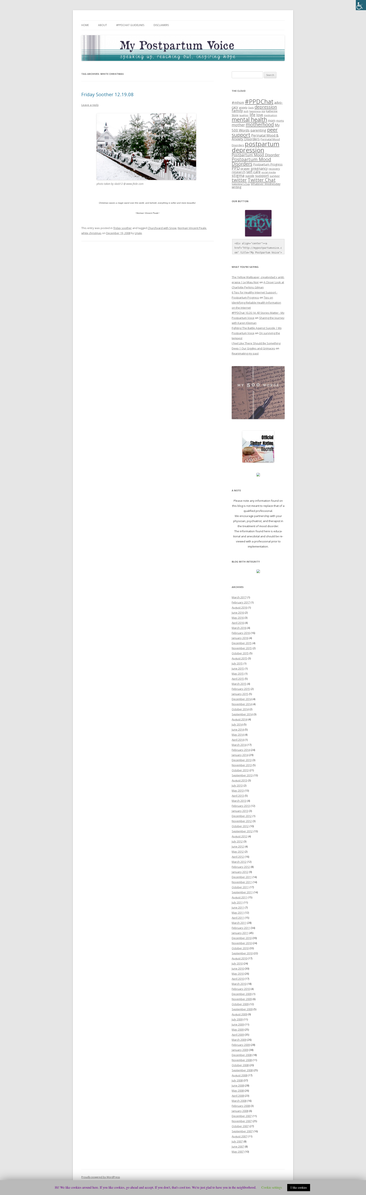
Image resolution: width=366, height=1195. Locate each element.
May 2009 (238, 1029)
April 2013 (238, 796)
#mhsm (238, 102)
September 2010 (242, 953)
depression (266, 107)
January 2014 (240, 755)
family (237, 110)
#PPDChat (259, 101)
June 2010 (238, 968)
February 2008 (241, 1106)
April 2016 (238, 623)
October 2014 (240, 709)
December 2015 (242, 643)
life (252, 114)
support (262, 175)
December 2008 (242, 1055)
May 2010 (238, 973)
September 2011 (242, 892)
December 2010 (242, 938)
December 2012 (242, 816)
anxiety (243, 107)
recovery (274, 169)
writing (236, 187)
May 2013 (238, 790)
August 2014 (239, 719)
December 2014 (242, 699)
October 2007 (240, 1126)
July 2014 (237, 724)
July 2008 (237, 1080)
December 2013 (242, 760)
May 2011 (238, 912)
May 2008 (238, 1090)
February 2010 (241, 989)
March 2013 (239, 801)
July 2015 (237, 663)
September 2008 (242, 1070)
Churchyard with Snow (162, 228)
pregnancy (259, 168)
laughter (244, 115)
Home (85, 25)
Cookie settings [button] (271, 1187)
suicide (249, 176)
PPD (236, 168)
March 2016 (239, 628)
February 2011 (241, 928)
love (259, 114)
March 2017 (239, 597)
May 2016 (238, 618)
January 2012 (240, 872)
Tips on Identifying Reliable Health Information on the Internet (256, 303)
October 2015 (240, 653)
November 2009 (242, 999)
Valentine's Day (241, 184)
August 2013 (239, 780)
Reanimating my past (245, 353)
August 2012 (239, 836)
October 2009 (240, 1004)
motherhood (260, 124)
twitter (239, 180)
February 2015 (241, 689)
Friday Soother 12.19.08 (107, 94)
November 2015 (242, 648)
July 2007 (237, 1141)
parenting (258, 130)
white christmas (91, 233)
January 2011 (240, 933)
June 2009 (238, 1024)
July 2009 (237, 1019)
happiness (255, 111)
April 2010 (238, 979)
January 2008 (240, 1111)
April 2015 (238, 679)
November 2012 (242, 821)
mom (271, 120)
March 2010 (239, 984)
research (238, 172)
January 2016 (240, 638)
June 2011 (238, 907)
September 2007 (242, 1131)
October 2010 (240, 948)
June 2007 (238, 1146)
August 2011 (239, 897)
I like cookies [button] (299, 1187)
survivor (275, 176)
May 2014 (238, 734)
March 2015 (239, 684)
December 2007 (242, 1116)
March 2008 (239, 1101)
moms (280, 120)
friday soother (122, 228)
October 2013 (240, 770)
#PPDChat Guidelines (130, 25)
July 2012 (237, 841)
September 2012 (242, 831)
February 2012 (241, 867)
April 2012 (238, 857)
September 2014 (242, 714)
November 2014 (242, 704)
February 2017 (241, 602)
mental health (249, 119)
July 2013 (237, 785)
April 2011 (238, 918)
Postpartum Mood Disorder (256, 154)
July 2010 (237, 963)
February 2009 (241, 1045)
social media (268, 172)
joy (263, 111)
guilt (246, 111)
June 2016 (238, 612)
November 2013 (242, 765)
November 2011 (242, 882)
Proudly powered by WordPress (100, 1177)
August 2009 (239, 1014)
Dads (251, 107)
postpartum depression (255, 147)
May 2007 (238, 1151)
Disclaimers (161, 25)
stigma (238, 175)
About (102, 25)
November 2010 (242, 943)
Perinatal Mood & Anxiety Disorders (255, 137)
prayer (245, 169)
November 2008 (242, 1060)
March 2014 (239, 745)
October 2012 (240, 826)
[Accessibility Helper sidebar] (361, 5)
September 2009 (242, 1009)
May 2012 (238, 851)
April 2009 (238, 1035)
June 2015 (238, 668)
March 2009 (239, 1040)
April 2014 (238, 740)
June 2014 (238, 729)
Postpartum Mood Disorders (251, 161)
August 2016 (239, 607)
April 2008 (238, 1096)
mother (238, 124)
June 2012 (238, 846)
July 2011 (237, 902)
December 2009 (242, 994)
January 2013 (240, 811)
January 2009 (240, 1050)
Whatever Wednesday (265, 184)
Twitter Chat (262, 179)
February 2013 (241, 806)
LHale (138, 233)
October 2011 (240, 887)
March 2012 (239, 862)
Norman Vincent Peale (192, 228)
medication (270, 115)
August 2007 (239, 1136)
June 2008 (238, 1085)
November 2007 (242, 1121)
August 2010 (239, 958)
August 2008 (239, 1075)
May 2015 (238, 673)
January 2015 (240, 694)
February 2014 (241, 750)
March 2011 (239, 923)
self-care (253, 171)
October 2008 (240, 1065)
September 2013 (242, 775)
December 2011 (242, 877)
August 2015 (239, 658)
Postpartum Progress (268, 164)
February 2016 (241, 633)
